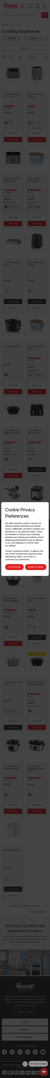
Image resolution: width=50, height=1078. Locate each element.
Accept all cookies (35, 567)
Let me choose (14, 567)
